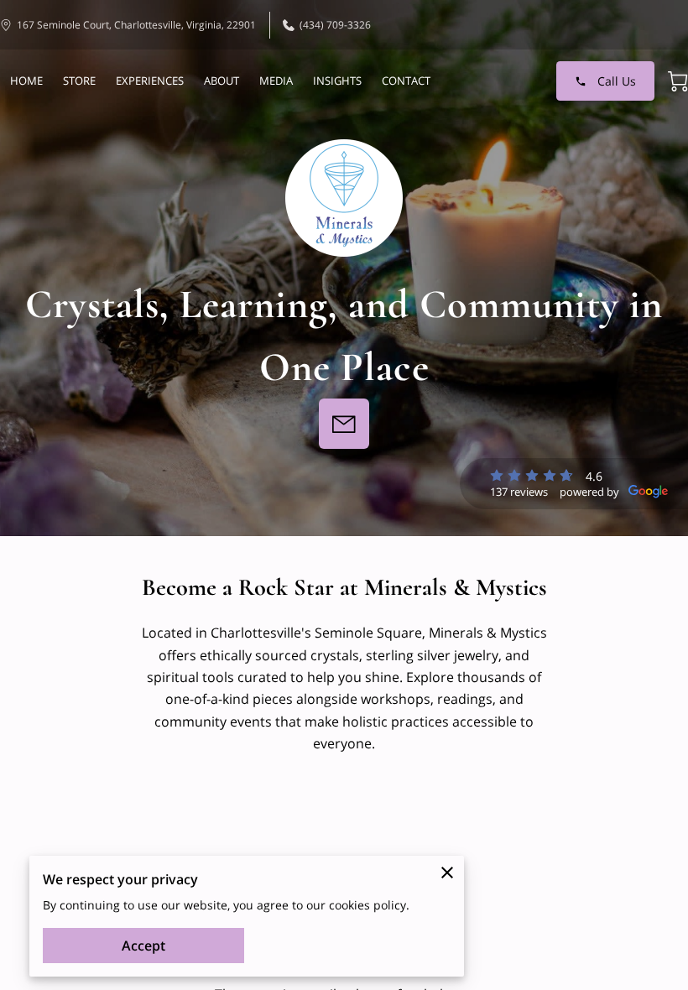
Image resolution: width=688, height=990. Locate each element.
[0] (678, 81)
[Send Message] (344, 424)
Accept (143, 945)
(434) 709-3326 (335, 25)
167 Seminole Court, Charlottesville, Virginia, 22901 (136, 25)
